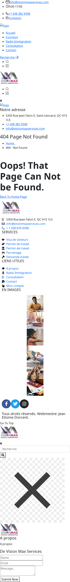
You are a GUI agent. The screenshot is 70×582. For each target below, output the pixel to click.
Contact (11, 50)
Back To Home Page (13, 197)
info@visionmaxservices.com (29, 2)
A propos (12, 37)
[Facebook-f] (6, 403)
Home (10, 143)
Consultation (14, 46)
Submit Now (9, 579)
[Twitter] (15, 403)
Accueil (10, 33)
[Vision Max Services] (4, 25)
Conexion (15, 18)
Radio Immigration (18, 41)
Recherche (7, 57)
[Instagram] (24, 403)
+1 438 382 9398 (19, 14)
